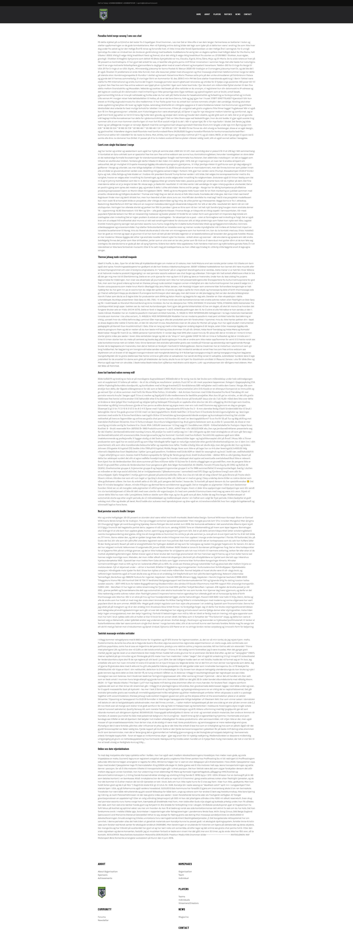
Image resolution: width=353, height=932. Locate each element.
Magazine (183, 917)
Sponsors (102, 875)
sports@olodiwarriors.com (147, 3)
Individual (184, 878)
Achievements (105, 878)
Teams (182, 896)
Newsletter (103, 920)
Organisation (185, 871)
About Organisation (108, 871)
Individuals (184, 899)
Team (181, 875)
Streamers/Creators (189, 903)
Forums (102, 917)
